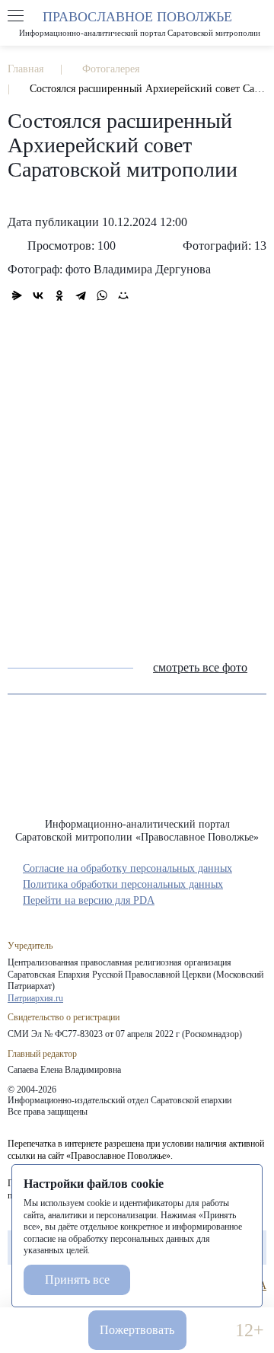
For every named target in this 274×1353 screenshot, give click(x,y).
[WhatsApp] (102, 295)
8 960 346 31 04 (25, 1330)
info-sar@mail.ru (63, 1330)
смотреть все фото (200, 667)
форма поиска (258, 16)
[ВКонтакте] (38, 295)
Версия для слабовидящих (210, 1330)
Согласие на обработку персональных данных (127, 868)
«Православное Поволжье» (137, 768)
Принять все (77, 1279)
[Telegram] (81, 295)
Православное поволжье (137, 23)
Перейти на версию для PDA (89, 900)
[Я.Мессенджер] (17, 295)
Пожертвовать (137, 1329)
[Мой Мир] (123, 295)
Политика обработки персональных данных (123, 884)
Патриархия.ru (35, 998)
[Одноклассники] (59, 295)
